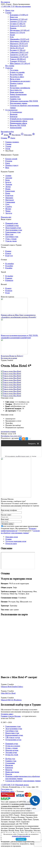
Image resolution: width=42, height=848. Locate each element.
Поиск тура (9, 10)
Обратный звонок (22, 785)
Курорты (8, 161)
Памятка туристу (11, 165)
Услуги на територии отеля (15, 541)
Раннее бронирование (18, 94)
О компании (10, 763)
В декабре (9, 276)
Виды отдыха (15, 79)
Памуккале (9, 200)
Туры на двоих (11, 241)
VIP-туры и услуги (12, 737)
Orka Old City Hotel (8, 693)
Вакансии (13, 114)
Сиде (7, 204)
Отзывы (8, 539)
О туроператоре (11, 110)
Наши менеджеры (17, 92)
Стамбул (8, 206)
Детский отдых (11, 752)
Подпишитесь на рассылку (20, 81)
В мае (7, 293)
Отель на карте (11, 543)
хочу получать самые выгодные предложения (20, 526)
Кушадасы (9, 195)
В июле (8, 253)
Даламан (8, 184)
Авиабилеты (14, 97)
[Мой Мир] (26, 438)
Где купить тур (6, 789)
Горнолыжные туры (13, 232)
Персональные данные (18, 103)
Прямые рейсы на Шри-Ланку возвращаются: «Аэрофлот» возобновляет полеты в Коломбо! (18, 316)
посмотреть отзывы (8, 431)
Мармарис (9, 198)
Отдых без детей (11, 755)
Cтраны (8, 12)
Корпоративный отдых (14, 735)
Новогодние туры (12, 733)
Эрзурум (8, 213)
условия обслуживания (10, 806)
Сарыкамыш (10, 202)
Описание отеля (11, 537)
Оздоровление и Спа (13, 740)
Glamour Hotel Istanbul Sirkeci (12, 686)
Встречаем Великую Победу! (12, 356)
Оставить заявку (7, 714)
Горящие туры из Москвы (11, 716)
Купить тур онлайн (17, 72)
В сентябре (9, 263)
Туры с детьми (10, 239)
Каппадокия (10, 191)
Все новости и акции (9, 358)
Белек (7, 180)
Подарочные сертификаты (20, 88)
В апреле (8, 290)
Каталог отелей (11, 159)
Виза (7, 168)
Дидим (8, 187)
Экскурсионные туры (13, 230)
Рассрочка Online (16, 74)
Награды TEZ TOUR (18, 125)
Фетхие (8, 209)
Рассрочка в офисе (17, 77)
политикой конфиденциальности (21, 836)
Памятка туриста (16, 83)
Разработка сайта (7, 791)
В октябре (9, 266)
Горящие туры (15, 99)
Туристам (9, 68)
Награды (8, 770)
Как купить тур (16, 90)
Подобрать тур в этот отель (11, 436)
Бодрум (8, 182)
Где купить (14, 70)
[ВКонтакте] (20, 438)
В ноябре (8, 268)
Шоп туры (9, 234)
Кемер (7, 193)
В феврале (9, 280)
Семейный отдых (12, 225)
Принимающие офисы (18, 123)
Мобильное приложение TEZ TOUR (24, 101)
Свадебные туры (11, 236)
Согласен (21, 839)
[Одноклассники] (23, 438)
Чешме (8, 211)
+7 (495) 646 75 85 (8, 6)
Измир (7, 189)
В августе (9, 256)
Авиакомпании (16, 127)
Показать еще (6, 217)
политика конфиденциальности (24, 804)
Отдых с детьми (11, 748)
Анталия (8, 178)
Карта (7, 163)
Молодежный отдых (13, 228)
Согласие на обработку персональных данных (20, 532)
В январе (8, 278)
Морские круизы (11, 750)
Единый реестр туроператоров (21, 119)
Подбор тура (10, 759)
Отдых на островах (12, 746)
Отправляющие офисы (18, 121)
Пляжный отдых (11, 223)
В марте (8, 288)
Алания (8, 175)
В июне (8, 251)
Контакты (13, 116)
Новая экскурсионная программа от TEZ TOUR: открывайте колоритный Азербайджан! (19, 336)
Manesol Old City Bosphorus (11, 700)
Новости (13, 85)
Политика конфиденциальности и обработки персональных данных (22, 777)
